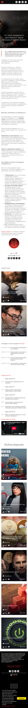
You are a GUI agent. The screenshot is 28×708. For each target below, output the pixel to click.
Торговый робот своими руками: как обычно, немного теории (18, 364)
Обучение (17, 255)
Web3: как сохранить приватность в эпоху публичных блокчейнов (15, 415)
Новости (6, 474)
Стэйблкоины (12, 474)
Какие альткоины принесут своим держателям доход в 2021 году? (12, 537)
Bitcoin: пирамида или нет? (10, 605)
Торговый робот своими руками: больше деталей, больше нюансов (18, 359)
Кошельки (6, 508)
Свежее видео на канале (8, 419)
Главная (9, 665)
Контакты (18, 665)
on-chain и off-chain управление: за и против (13, 638)
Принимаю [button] (21, 698)
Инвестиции (7, 476)
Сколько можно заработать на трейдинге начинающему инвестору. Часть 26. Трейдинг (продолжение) (13, 325)
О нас (13, 665)
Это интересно (7, 576)
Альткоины (7, 542)
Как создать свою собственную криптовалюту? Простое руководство (14, 292)
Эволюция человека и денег (11, 572)
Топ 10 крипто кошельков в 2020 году (14, 504)
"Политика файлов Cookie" (8, 706)
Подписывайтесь (6, 231)
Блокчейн (6, 643)
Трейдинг (6, 331)
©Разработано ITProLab (14, 667)
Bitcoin (5, 609)
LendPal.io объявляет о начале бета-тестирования (13, 469)
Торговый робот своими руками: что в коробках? (18, 348)
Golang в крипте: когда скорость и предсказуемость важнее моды (18, 353)
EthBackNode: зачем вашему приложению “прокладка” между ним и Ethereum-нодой (15, 407)
